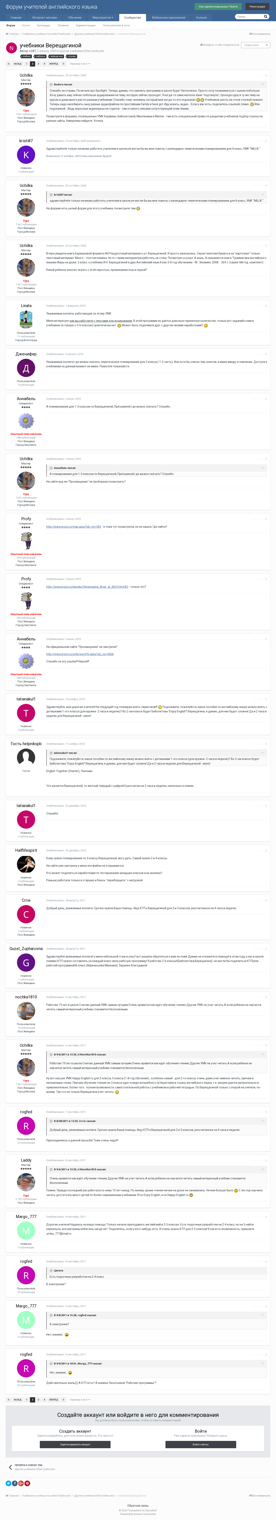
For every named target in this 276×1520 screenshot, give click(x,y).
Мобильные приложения (168, 17)
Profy (26, 518)
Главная (16, 17)
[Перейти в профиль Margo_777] (26, 1230)
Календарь (44, 25)
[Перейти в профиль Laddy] (26, 1182)
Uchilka (26, 75)
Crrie (26, 900)
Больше (201, 17)
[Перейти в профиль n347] (11, 47)
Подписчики (251, 45)
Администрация (86, 25)
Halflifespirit (26, 850)
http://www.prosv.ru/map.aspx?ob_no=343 (73, 526)
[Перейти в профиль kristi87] (26, 155)
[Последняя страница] (63, 64)
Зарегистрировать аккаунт (75, 1444)
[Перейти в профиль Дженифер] (26, 368)
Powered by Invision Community (138, 1514)
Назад (17, 64)
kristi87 (26, 140)
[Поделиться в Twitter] (8, 1483)
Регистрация (257, 6)
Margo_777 (26, 1216)
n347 (32, 51)
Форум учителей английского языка (51, 6)
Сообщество (132, 17)
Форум (10, 25)
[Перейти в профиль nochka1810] (26, 1011)
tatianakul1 (26, 699)
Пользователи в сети (116, 25)
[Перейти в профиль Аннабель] (26, 421)
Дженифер (26, 354)
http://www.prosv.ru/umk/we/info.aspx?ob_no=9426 (80, 654)
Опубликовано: (66, 75)
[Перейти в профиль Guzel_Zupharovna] (26, 962)
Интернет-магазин (45, 17)
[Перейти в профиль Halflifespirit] (26, 864)
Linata (26, 305)
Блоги (26, 25)
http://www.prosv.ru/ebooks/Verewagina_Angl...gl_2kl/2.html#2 (87, 586)
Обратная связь (138, 1505)
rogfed (26, 1111)
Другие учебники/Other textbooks (81, 51)
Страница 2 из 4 (79, 63)
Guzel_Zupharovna (26, 948)
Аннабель (26, 398)
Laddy (26, 1160)
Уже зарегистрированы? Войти (218, 6)
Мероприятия (102, 17)
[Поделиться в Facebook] (15, 1483)
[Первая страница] (8, 64)
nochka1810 (26, 997)
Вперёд (54, 64)
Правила (63, 25)
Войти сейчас (201, 1444)
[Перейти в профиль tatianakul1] (26, 713)
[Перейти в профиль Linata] (26, 319)
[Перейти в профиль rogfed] (26, 1126)
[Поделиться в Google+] (21, 1483)
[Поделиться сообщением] (266, 75)
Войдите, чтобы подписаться (221, 44)
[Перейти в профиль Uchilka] (26, 97)
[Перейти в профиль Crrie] (26, 914)
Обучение (74, 17)
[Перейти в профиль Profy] (26, 541)
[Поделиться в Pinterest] (27, 1483)
